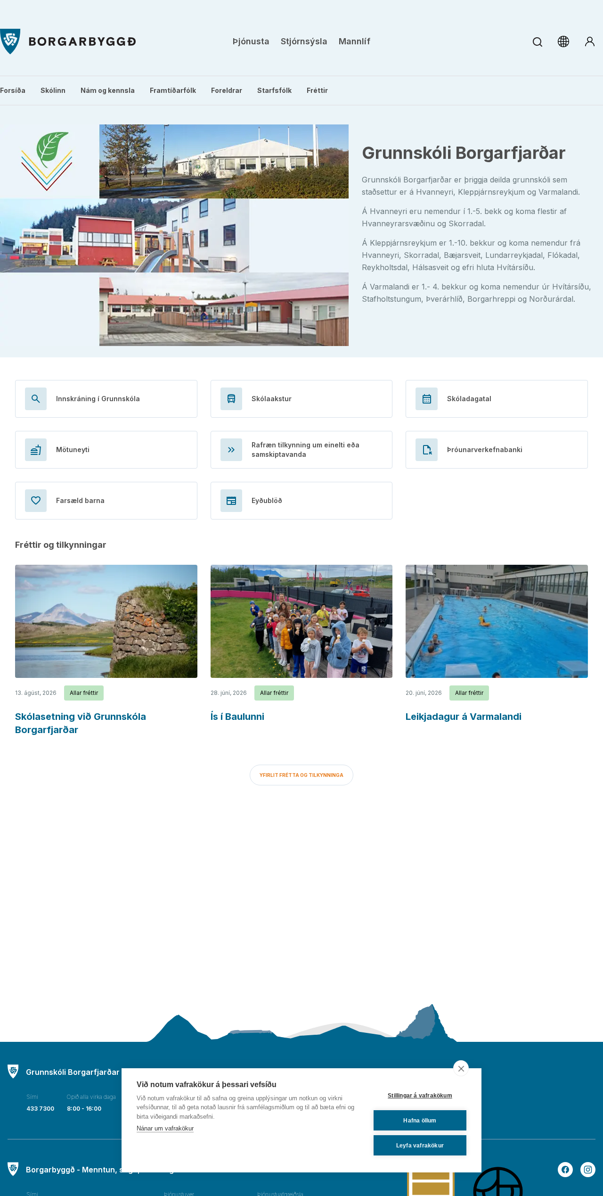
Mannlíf (354, 41)
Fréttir (317, 90)
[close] (461, 1068)
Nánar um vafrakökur (165, 1128)
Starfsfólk (274, 90)
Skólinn (53, 90)
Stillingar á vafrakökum (420, 1095)
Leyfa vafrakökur (420, 1145)
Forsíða (12, 90)
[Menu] (68, 42)
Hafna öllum (419, 1120)
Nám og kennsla (108, 90)
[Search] (537, 42)
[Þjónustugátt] (590, 41)
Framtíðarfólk (173, 90)
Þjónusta (251, 41)
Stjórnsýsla (304, 41)
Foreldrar (226, 90)
